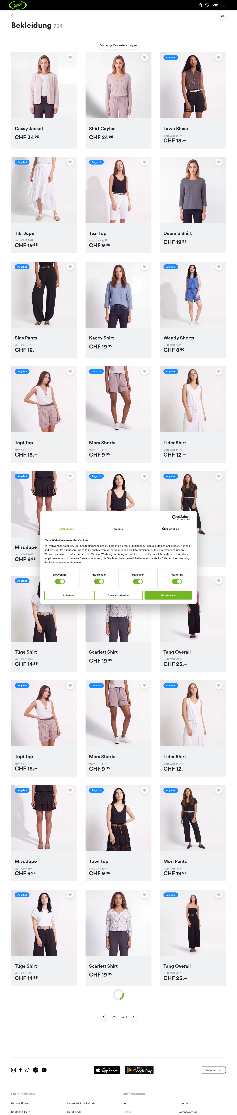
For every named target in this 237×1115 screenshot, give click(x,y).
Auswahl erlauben (118, 595)
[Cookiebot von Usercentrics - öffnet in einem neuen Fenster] (177, 517)
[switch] (99, 581)
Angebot (171, 57)
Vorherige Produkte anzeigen (118, 45)
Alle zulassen (168, 595)
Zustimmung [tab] (66, 528)
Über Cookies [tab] (170, 528)
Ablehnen (68, 595)
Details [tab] (118, 528)
